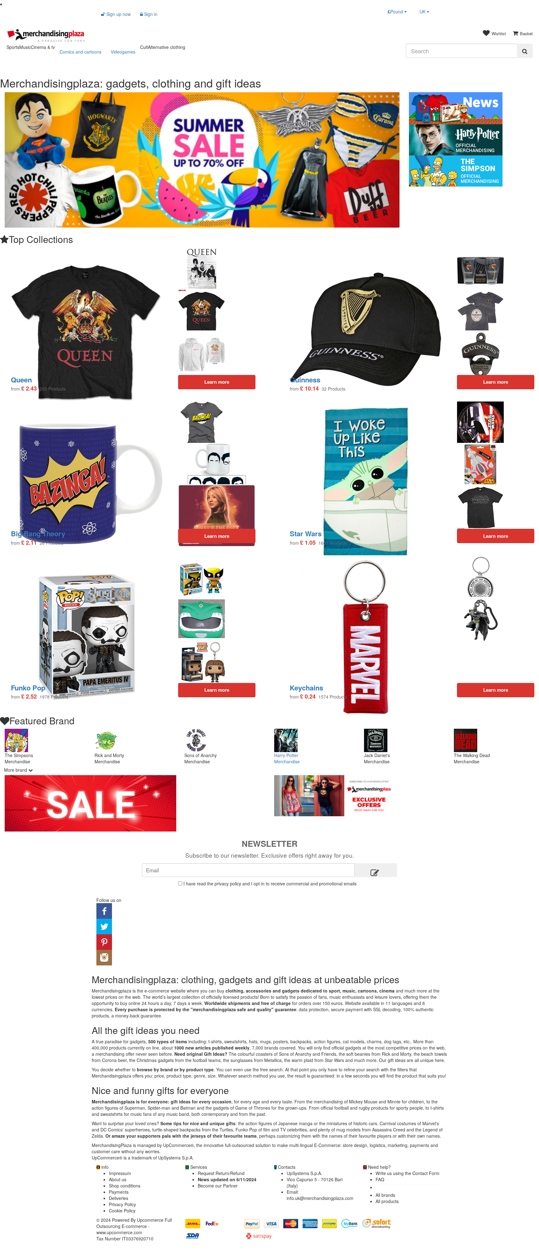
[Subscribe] (376, 870)
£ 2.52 (29, 696)
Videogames (123, 52)
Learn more (495, 536)
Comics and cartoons (80, 52)
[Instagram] (104, 957)
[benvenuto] (404, 795)
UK (423, 11)
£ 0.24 (308, 696)
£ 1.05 (308, 542)
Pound (397, 11)
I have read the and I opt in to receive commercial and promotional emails (270, 883)
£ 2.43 (29, 388)
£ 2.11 (29, 542)
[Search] (525, 51)
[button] (34, 160)
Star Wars (306, 533)
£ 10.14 (309, 388)
